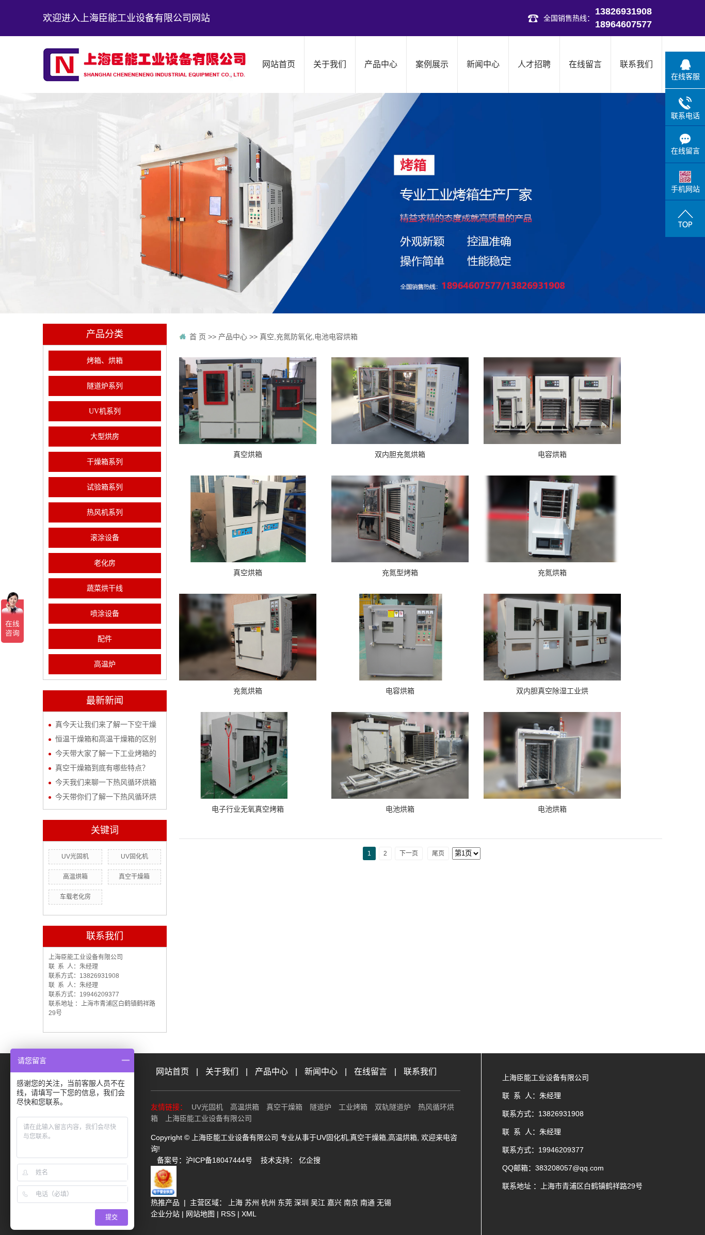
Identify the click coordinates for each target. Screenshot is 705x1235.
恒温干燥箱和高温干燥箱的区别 (105, 739)
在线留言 (585, 64)
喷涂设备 (104, 614)
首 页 (197, 336)
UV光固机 (75, 856)
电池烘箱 (400, 809)
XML (249, 1214)
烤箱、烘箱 (105, 361)
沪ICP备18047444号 (219, 1160)
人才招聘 (534, 64)
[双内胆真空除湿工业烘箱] (552, 636)
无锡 (384, 1202)
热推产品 (165, 1202)
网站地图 (200, 1214)
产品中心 (380, 64)
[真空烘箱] (247, 400)
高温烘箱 (75, 876)
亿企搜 (310, 1160)
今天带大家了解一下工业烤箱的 (105, 753)
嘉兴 (334, 1202)
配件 (105, 639)
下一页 (408, 853)
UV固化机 (134, 856)
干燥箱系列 (105, 462)
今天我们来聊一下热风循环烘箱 (105, 782)
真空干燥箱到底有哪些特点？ (102, 768)
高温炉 (105, 664)
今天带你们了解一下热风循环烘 (105, 797)
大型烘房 (104, 436)
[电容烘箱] (552, 400)
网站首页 (278, 64)
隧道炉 (320, 1107)
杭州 (268, 1202)
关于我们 (329, 64)
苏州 (252, 1202)
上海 (235, 1202)
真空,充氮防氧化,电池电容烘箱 (309, 336)
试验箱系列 (105, 487)
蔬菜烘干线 (105, 588)
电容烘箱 (552, 454)
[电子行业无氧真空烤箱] (247, 754)
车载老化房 (75, 896)
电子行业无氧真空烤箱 (248, 809)
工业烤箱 (353, 1107)
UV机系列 (105, 411)
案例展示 (431, 64)
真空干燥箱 (134, 876)
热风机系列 (105, 512)
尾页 (438, 853)
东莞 (285, 1202)
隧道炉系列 (105, 386)
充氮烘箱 (552, 572)
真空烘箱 (247, 454)
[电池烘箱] (400, 754)
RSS (228, 1214)
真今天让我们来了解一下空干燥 (105, 724)
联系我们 (636, 64)
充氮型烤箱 (400, 572)
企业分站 (165, 1214)
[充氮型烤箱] (400, 518)
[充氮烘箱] (552, 518)
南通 (367, 1202)
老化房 (105, 563)
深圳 (301, 1202)
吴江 (318, 1202)
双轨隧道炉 (393, 1107)
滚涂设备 (104, 538)
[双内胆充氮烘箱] (400, 400)
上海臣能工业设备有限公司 (208, 1118)
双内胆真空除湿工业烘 (552, 691)
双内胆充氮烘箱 (400, 454)
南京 (351, 1202)
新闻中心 (483, 64)
